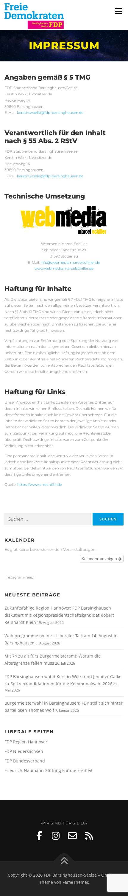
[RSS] (89, 835)
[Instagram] (55, 835)
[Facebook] (39, 835)
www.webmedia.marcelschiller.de (64, 268)
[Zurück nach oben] (64, 861)
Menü (118, 11)
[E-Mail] (72, 835)
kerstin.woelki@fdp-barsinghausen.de (50, 112)
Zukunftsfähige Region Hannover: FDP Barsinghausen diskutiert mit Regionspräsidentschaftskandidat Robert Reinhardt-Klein (59, 615)
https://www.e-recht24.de (39, 484)
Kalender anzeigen (100, 559)
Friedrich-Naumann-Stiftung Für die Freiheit (48, 770)
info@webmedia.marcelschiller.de (70, 262)
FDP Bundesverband (24, 761)
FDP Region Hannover (25, 742)
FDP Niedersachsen (23, 751)
